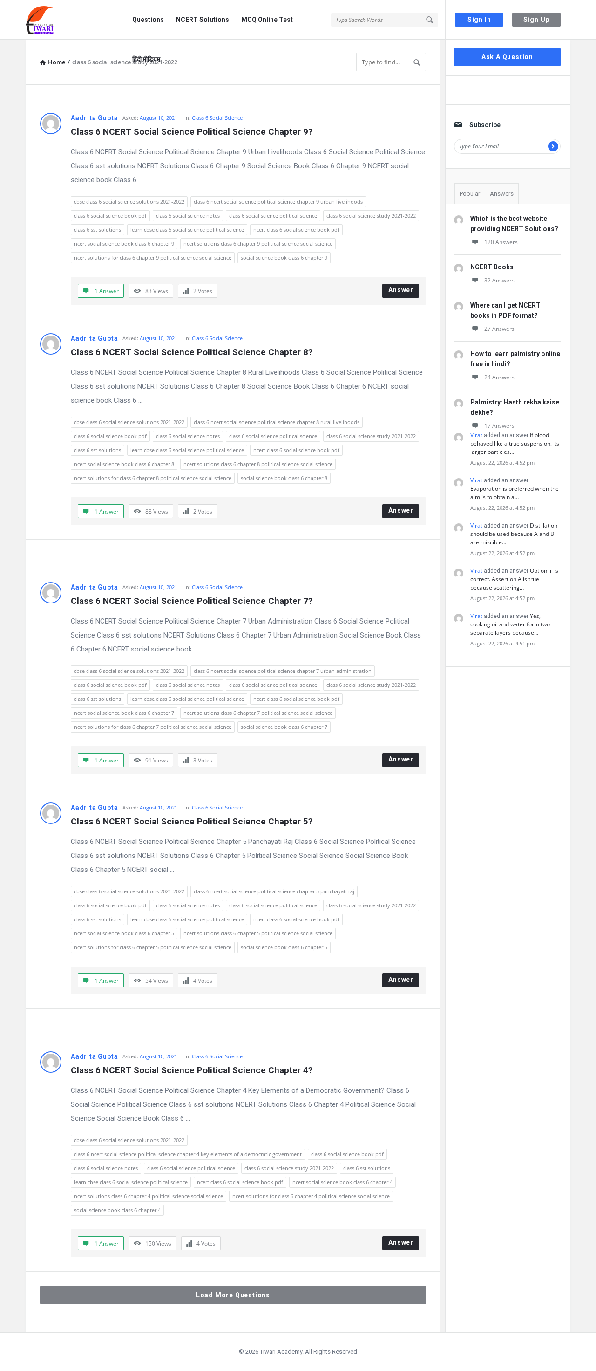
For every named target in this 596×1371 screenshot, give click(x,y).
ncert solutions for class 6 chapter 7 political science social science (152, 726)
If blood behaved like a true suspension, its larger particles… (514, 443)
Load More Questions (233, 1295)
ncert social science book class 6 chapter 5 (124, 933)
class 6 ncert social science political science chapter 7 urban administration (283, 670)
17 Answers (499, 426)
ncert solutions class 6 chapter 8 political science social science (257, 463)
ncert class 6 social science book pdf (296, 229)
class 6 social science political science (273, 215)
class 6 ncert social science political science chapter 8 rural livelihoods (276, 421)
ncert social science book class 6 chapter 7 (124, 712)
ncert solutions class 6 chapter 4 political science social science (148, 1196)
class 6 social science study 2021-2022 (371, 215)
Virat (476, 435)
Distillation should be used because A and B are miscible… (513, 533)
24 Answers (499, 377)
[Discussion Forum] (72, 20)
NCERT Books (492, 267)
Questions (148, 19)
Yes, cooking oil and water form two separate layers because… (510, 624)
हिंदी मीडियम (146, 59)
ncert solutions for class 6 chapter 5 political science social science (152, 947)
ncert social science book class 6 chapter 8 (124, 463)
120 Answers (501, 242)
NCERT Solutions (202, 19)
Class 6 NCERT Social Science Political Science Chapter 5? (191, 821)
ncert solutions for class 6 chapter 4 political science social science (311, 1196)
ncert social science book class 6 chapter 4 (342, 1182)
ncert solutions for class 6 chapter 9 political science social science (152, 257)
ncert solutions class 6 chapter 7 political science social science (257, 712)
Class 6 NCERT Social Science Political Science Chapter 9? (191, 131)
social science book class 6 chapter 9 (284, 257)
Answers (502, 193)
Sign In (479, 19)
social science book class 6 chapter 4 (117, 1209)
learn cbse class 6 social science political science (187, 229)
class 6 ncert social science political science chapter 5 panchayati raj (274, 891)
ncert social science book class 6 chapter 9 (124, 243)
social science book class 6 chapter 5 (284, 947)
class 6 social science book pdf (110, 215)
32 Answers (499, 280)
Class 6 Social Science (217, 117)
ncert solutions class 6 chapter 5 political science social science (257, 933)
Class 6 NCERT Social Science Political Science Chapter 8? (191, 352)
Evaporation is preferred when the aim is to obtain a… (514, 493)
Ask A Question (507, 57)
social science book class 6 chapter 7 (284, 726)
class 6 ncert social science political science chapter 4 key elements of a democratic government (188, 1154)
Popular (470, 193)
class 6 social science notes (188, 215)
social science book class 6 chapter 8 (284, 477)
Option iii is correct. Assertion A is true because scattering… (514, 579)
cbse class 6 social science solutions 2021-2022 (129, 201)
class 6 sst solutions (97, 229)
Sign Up (536, 19)
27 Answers (499, 329)
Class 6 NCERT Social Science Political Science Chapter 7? (191, 601)
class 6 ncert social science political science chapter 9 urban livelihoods (278, 201)
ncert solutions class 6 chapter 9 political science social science (257, 243)
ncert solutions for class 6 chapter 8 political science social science (152, 477)
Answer (400, 290)
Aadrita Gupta (94, 118)
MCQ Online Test (267, 19)
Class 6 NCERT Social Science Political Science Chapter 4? (191, 1070)
